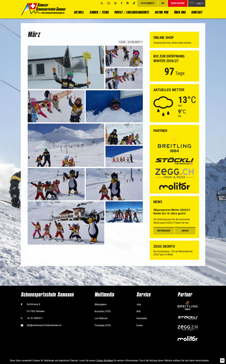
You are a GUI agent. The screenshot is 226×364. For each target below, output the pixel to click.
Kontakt (196, 12)
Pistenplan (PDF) (103, 325)
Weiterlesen (163, 230)
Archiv (185, 230)
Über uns (180, 12)
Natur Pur (161, 12)
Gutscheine (141, 318)
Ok (222, 360)
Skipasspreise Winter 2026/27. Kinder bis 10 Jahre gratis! (172, 211)
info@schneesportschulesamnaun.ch (44, 325)
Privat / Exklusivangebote (131, 12)
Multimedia (104, 294)
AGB (138, 311)
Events (139, 325)
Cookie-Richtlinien (104, 360)
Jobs (138, 304)
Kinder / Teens (99, 12)
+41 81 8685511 (35, 318)
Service (143, 294)
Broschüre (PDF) (103, 311)
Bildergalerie (101, 304)
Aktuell (79, 12)
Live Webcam (101, 318)
